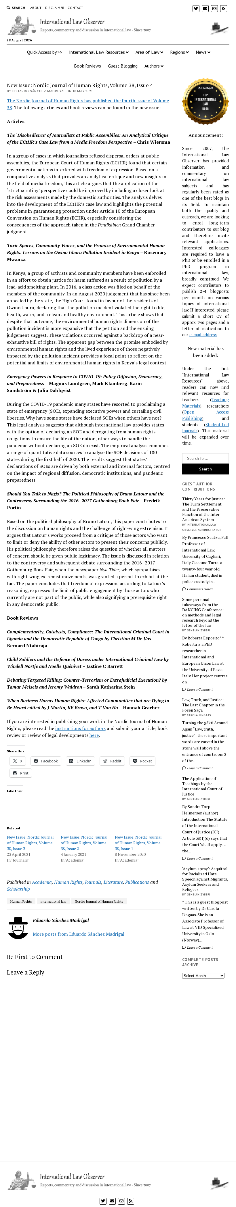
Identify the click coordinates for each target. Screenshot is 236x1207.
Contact (75, 7)
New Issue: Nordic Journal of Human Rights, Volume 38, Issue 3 (30, 842)
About (36, 7)
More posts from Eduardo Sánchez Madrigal (78, 934)
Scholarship (18, 889)
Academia (42, 882)
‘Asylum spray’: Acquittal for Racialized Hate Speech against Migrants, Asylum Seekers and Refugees (205, 879)
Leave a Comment (199, 689)
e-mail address (203, 334)
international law (53, 901)
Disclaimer (54, 7)
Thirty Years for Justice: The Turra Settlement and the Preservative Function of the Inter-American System (203, 509)
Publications (137, 882)
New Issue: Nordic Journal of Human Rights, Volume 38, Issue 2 (84, 842)
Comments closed (199, 589)
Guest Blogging (123, 66)
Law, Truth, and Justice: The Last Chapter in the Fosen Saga (203, 705)
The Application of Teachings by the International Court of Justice (202, 786)
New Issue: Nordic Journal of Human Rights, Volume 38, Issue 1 (138, 842)
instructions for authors (80, 728)
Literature (113, 882)
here (94, 735)
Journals (93, 882)
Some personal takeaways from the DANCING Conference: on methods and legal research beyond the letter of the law (203, 612)
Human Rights (68, 882)
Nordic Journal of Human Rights (99, 901)
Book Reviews (87, 66)
